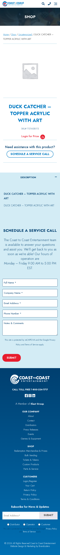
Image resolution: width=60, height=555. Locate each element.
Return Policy (30, 490)
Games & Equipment (31, 438)
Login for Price (30, 136)
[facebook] (26, 395)
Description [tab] (28, 177)
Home (6, 34)
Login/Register (30, 481)
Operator (30, 524)
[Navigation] (55, 4)
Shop (13, 34)
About (31, 416)
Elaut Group (37, 403)
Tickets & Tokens (31, 460)
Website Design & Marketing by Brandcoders (30, 546)
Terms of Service (31, 344)
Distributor (15, 524)
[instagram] (30, 395)
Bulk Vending (31, 455)
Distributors (30, 425)
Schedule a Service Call (30, 154)
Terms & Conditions (30, 499)
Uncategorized (25, 34)
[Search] (43, 4)
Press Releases (31, 429)
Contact (30, 420)
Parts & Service (31, 469)
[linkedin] (33, 395)
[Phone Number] (49, 4)
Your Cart (30, 485)
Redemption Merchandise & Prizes (30, 451)
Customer (45, 524)
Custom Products (31, 464)
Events (31, 434)
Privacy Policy (30, 494)
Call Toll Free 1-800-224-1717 (30, 389)
